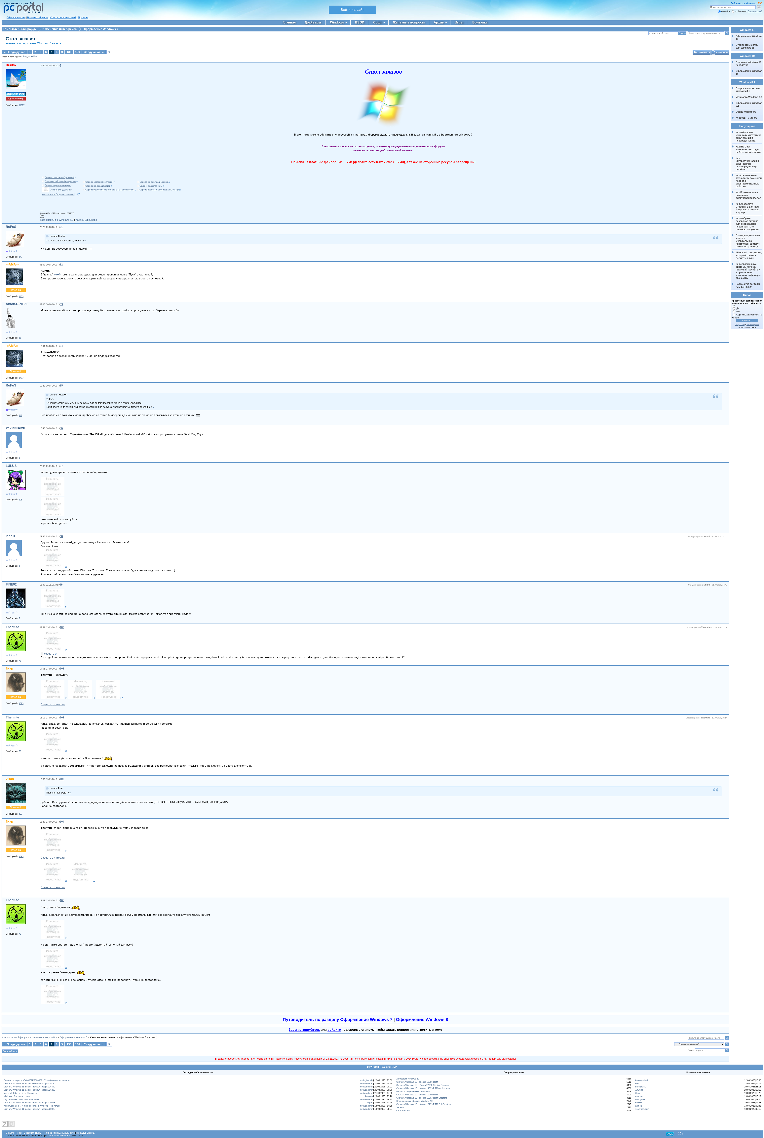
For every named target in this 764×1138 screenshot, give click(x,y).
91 (61, 226)
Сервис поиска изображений (59, 177)
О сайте (10, 1133)
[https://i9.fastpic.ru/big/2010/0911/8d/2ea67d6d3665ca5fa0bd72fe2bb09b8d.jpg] (54, 607)
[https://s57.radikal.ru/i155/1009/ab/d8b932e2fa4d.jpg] (54, 698)
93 (61, 304)
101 (62, 668)
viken (10, 779)
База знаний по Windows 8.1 (56, 219)
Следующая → (94, 52)
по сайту (725, 11)
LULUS (11, 465)
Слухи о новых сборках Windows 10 (414, 1101)
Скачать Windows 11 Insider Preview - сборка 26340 (29, 1086)
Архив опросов (752, 325)
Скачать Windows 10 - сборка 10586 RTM (417, 1082)
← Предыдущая (14, 52)
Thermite (12, 627)
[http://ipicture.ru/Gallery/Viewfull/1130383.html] (52, 515)
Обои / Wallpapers (746, 111)
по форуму (740, 11)
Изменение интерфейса (59, 29)
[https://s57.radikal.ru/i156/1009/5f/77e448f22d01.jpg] (81, 880)
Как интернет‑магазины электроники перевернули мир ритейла (747, 164)
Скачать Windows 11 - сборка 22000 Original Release (422, 1085)
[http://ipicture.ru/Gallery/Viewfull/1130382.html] (52, 495)
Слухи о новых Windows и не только (22, 1099)
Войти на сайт (352, 10)
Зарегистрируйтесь (304, 1029)
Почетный (15, 290)
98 (61, 536)
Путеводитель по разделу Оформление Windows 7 (337, 1019)
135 (69, 52)
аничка (638, 1106)
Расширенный (755, 11)
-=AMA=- (32, 56)
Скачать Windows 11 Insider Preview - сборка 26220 (29, 1090)
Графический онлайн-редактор (60, 181)
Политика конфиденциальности (59, 1133)
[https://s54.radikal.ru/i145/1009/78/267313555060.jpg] (54, 938)
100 (62, 627)
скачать (49, 653)
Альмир (369, 1096)
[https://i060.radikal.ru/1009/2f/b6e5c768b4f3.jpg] (54, 880)
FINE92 (11, 584)
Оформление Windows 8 (422, 1019)
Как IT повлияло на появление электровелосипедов (748, 195)
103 (62, 779)
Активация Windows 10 (407, 1078)
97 (61, 466)
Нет (738, 311)
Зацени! (400, 1107)
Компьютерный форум (19, 29)
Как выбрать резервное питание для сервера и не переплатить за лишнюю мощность (747, 224)
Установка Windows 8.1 (749, 97)
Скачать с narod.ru (53, 704)
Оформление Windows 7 (100, 29)
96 (61, 428)
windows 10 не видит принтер (18, 1096)
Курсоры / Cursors (746, 117)
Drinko (11, 65)
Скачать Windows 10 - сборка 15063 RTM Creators (421, 1098)
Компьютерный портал (59, 1135)
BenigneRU (640, 1086)
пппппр (638, 1096)
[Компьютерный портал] (22, 13)
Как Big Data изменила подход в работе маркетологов (748, 149)
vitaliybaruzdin (642, 1109)
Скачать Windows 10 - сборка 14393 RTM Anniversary (423, 1088)
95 (61, 385)
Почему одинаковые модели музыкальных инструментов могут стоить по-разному (748, 241)
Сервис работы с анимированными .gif (159, 189)
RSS (760, 3)
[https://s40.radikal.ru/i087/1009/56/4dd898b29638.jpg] (109, 698)
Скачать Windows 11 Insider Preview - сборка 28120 (29, 1083)
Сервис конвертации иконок (153, 182)
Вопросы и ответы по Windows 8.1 (748, 90)
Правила (83, 17)
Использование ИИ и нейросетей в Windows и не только (32, 1106)
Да (737, 308)
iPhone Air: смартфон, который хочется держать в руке (749, 255)
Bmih (637, 1083)
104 (62, 821)
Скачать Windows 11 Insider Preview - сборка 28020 (29, 1109)
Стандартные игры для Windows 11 (747, 46)
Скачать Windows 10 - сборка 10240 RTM (417, 1094)
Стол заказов (21, 38)
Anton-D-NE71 (17, 304)
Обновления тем (16, 17)
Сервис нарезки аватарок (58, 185)
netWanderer (366, 1083)
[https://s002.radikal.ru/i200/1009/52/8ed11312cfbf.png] (54, 650)
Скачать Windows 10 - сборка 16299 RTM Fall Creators (423, 1104)
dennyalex (640, 1099)
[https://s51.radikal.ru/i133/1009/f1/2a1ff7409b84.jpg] (54, 1003)
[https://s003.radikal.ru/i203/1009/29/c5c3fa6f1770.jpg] (54, 750)
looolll (10, 536)
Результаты (740, 325)
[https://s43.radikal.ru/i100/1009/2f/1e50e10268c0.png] (54, 967)
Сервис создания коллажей (99, 182)
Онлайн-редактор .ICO (150, 186)
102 (62, 717)
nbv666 (638, 1102)
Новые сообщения (37, 17)
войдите (334, 1029)
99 (61, 584)
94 (61, 346)
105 (62, 900)
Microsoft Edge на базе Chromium (20, 1093)
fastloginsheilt (366, 1080)
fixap (25, 56)
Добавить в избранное (743, 3)
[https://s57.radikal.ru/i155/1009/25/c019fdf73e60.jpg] (54, 851)
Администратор (15, 99)
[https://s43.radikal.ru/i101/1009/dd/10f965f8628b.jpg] (81, 698)
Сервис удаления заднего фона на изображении (109, 189)
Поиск (19, 1133)
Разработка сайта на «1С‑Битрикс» (748, 285)
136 (77, 52)
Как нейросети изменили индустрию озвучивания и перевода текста (749, 136)
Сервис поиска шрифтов (97, 186)
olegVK (369, 1102)
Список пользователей (63, 17)
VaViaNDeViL (16, 428)
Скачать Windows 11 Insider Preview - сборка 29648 (29, 1102)
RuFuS (11, 226)
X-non (638, 1093)
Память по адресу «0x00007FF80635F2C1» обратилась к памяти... (37, 1080)
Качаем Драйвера (86, 219)
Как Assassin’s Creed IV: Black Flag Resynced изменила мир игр (748, 208)
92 (61, 264)
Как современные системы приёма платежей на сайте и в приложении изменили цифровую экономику (748, 271)
